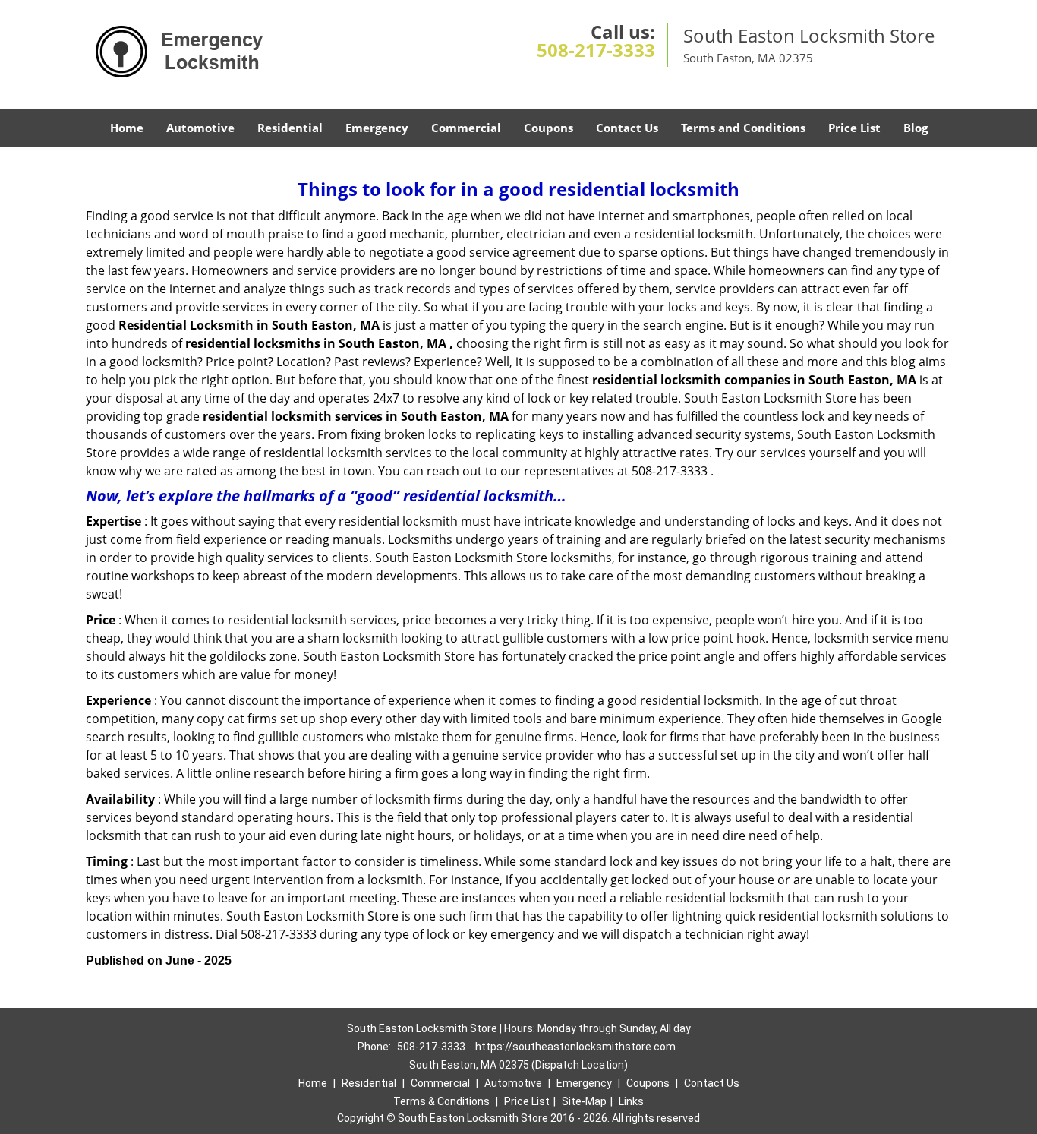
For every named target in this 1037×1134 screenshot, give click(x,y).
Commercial (466, 127)
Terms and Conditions (743, 127)
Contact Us (627, 127)
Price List (854, 127)
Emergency (376, 127)
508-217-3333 (596, 49)
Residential (290, 127)
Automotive (200, 127)
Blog (915, 127)
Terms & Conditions (441, 1101)
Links (631, 1101)
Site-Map (584, 1101)
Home (126, 127)
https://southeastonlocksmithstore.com (575, 1047)
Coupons (548, 127)
